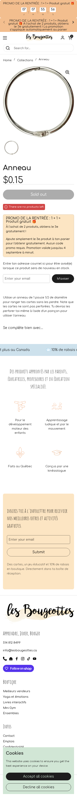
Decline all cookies (38, 787)
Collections (25, 60)
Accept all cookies (38, 776)
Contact (9, 735)
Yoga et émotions (15, 696)
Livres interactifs (14, 702)
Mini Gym (9, 707)
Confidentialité (13, 746)
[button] (70, 38)
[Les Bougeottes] (38, 38)
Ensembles (11, 713)
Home (7, 60)
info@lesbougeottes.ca (20, 650)
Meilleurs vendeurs (16, 691)
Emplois (8, 741)
